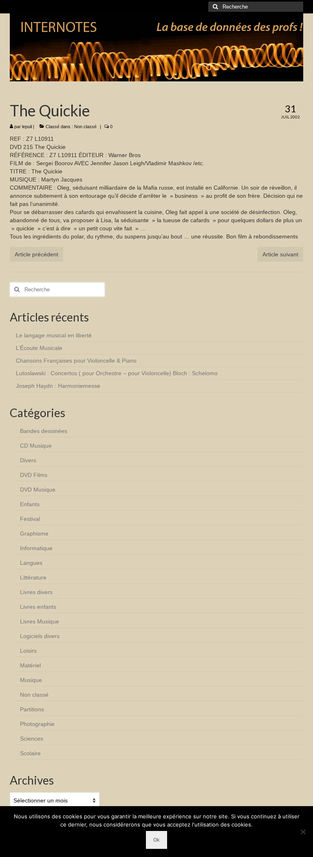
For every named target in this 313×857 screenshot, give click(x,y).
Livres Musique (39, 621)
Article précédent (36, 254)
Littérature (33, 577)
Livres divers (36, 592)
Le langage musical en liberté (54, 335)
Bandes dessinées (43, 431)
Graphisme (34, 533)
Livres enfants (38, 606)
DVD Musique (37, 489)
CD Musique (36, 445)
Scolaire (30, 753)
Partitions (32, 709)
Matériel (30, 665)
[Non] (303, 832)
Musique (31, 680)
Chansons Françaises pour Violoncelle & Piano (76, 360)
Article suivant (280, 254)
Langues (31, 563)
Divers (28, 460)
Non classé (85, 126)
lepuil (27, 126)
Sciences (31, 738)
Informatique (36, 548)
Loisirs (28, 650)
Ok (156, 840)
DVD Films (33, 475)
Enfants (30, 504)
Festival (30, 519)
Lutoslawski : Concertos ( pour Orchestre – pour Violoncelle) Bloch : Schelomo (117, 373)
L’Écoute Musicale (39, 348)
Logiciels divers (40, 636)
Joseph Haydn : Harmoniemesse (58, 386)
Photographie (37, 724)
